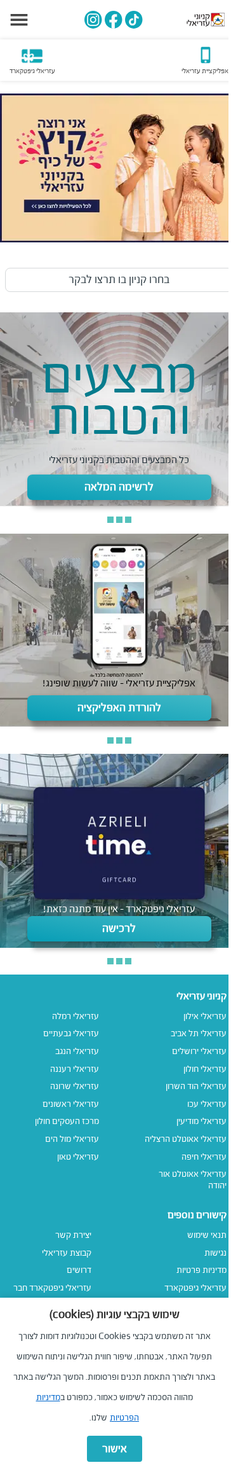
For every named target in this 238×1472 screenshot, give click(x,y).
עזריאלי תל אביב (199, 1033)
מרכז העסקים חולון (67, 1121)
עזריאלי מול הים (72, 1139)
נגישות (215, 1252)
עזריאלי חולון (205, 1069)
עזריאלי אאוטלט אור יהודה (193, 1180)
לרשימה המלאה (119, 487)
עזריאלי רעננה (74, 1069)
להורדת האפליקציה (119, 707)
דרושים (79, 1270)
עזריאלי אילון (205, 1016)
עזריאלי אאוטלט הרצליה (186, 1139)
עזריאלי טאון (78, 1156)
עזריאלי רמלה (75, 1016)
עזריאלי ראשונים (71, 1104)
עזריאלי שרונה (74, 1086)
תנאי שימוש (207, 1235)
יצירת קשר (73, 1235)
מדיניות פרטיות (201, 1270)
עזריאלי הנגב (77, 1051)
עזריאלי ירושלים (199, 1051)
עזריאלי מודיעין (201, 1121)
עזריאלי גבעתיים (71, 1033)
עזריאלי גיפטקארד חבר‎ (52, 1287)
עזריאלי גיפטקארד (195, 1287)
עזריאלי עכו (207, 1104)
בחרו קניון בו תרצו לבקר (119, 279)
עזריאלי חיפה (204, 1156)
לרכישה (119, 928)
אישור (114, 1448)
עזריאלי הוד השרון (196, 1086)
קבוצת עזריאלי (66, 1252)
